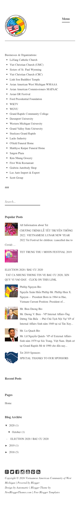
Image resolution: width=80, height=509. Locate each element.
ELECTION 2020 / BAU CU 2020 (24, 269)
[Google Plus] (7, 471)
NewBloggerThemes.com (18, 492)
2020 (12, 425)
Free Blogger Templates (47, 492)
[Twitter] (12, 471)
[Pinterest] (33, 471)
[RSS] (38, 471)
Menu (66, 18)
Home (8, 403)
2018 (12, 452)
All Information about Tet (34, 225)
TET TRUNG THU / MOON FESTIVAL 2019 (46, 252)
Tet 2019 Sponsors (30, 352)
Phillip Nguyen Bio (30, 287)
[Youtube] (28, 471)
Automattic (23, 487)
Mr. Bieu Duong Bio (31, 309)
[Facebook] (17, 471)
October (17, 432)
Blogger (35, 482)
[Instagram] (23, 471)
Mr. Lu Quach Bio (30, 330)
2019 (12, 445)
